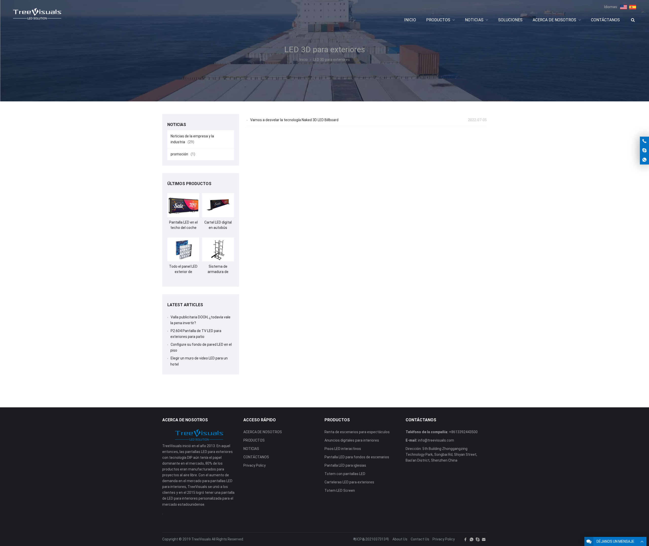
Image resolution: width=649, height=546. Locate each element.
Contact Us (420, 539)
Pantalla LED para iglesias (345, 465)
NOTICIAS (251, 449)
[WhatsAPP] (471, 539)
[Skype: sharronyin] (644, 150)
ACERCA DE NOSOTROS (262, 432)
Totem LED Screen (339, 490)
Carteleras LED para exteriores (349, 482)
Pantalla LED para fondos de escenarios (356, 457)
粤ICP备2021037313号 (371, 539)
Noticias (176, 124)
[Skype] (478, 539)
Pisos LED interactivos (342, 449)
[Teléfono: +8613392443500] (644, 141)
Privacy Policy (254, 465)
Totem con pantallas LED (344, 474)
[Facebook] (465, 539)
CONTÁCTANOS (256, 457)
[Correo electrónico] (484, 539)
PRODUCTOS (254, 440)
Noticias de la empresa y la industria (192, 139)
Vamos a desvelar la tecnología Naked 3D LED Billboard (294, 120)
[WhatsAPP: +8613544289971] (644, 160)
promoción (183, 154)
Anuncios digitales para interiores (351, 440)
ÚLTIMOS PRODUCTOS (189, 183)
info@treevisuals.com (436, 440)
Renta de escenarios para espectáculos (357, 432)
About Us (399, 539)
